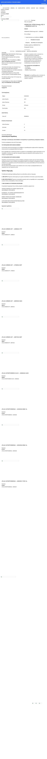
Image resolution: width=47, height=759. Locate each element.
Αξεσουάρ (18, 638)
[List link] (39, 667)
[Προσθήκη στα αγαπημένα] (3, 237)
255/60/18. (12, 55)
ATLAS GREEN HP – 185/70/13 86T (12, 337)
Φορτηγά (2, 638)
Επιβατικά (2, 632)
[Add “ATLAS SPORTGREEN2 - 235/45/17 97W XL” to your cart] (3, 492)
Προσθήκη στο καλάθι (35, 39)
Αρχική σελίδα (27, 20)
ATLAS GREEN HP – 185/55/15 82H (12, 301)
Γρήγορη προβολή (3, 242)
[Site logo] (8, 5)
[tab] (12, 51)
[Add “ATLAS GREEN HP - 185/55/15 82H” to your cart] (3, 311)
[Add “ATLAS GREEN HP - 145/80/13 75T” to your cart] (3, 239)
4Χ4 (1, 634)
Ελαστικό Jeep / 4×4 (6, 54)
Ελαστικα (33, 20)
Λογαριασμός (19, 632)
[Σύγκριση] (3, 226)
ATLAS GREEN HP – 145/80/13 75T (12, 229)
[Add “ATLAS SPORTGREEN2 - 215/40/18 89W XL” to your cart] (3, 420)
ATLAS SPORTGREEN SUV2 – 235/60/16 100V (15, 373)
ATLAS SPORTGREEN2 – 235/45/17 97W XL (14, 481)
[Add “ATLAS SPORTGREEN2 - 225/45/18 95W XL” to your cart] (3, 455)
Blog (17, 636)
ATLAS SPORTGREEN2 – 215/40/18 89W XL (14, 409)
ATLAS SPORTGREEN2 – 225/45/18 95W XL (14, 445)
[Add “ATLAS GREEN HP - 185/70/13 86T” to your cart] (3, 347)
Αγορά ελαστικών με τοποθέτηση (34, 37)
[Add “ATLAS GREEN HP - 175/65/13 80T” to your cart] (3, 275)
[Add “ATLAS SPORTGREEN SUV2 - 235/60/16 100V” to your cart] (3, 383)
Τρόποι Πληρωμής (20, 634)
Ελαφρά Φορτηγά (4, 636)
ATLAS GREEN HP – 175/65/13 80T (12, 265)
